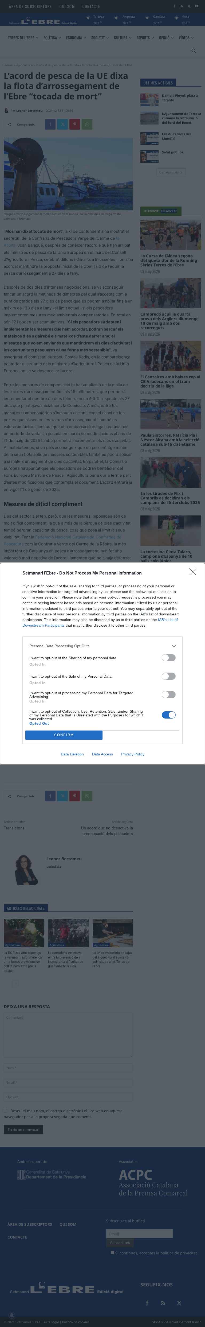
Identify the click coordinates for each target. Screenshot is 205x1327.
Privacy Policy (132, 754)
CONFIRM (64, 735)
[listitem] (102, 646)
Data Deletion (72, 754)
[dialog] (102, 663)
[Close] (195, 573)
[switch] (169, 657)
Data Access (102, 754)
